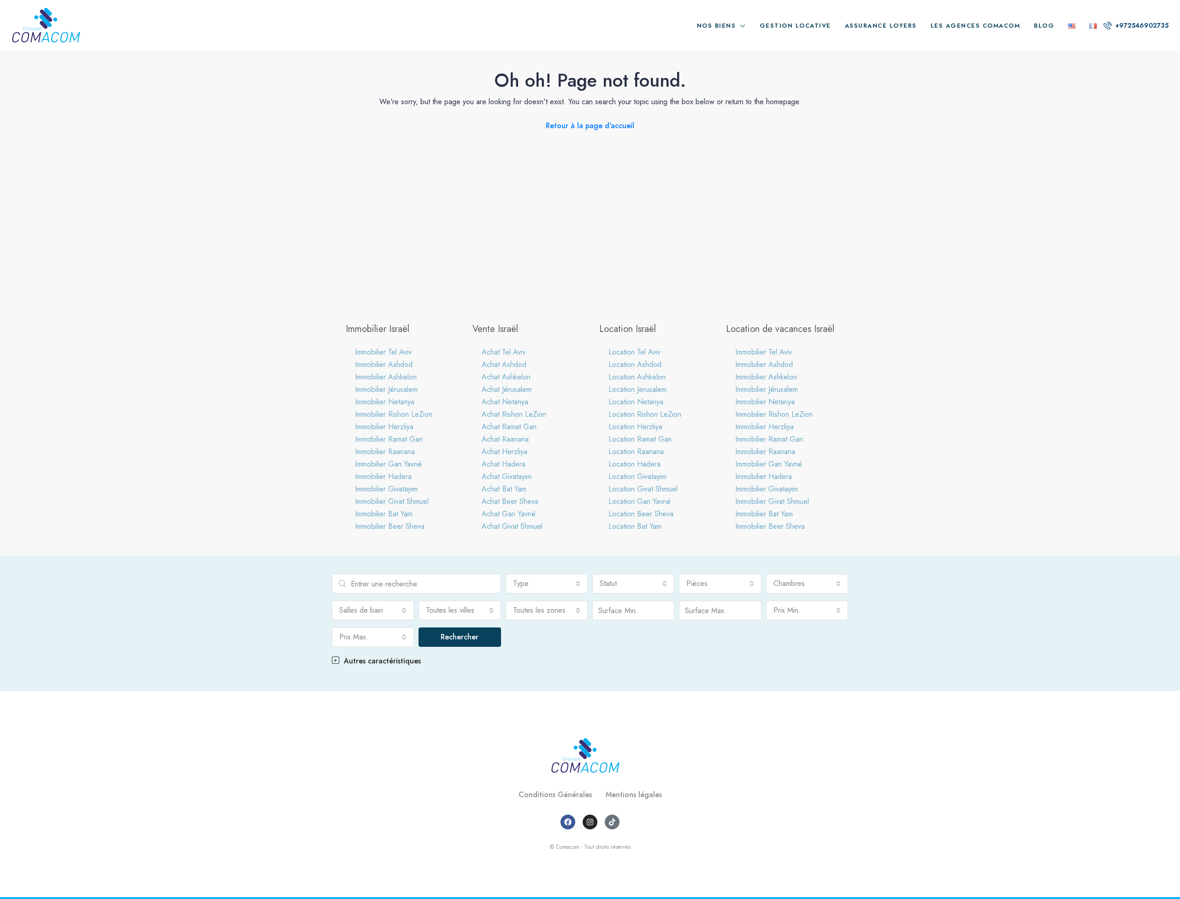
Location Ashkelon (637, 377)
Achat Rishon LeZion (514, 414)
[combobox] (547, 583)
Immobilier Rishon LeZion (393, 414)
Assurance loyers (881, 25)
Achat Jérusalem (506, 389)
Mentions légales (634, 794)
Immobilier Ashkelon (386, 377)
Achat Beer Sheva (510, 501)
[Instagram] (590, 822)
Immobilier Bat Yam (384, 514)
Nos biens (716, 25)
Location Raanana (636, 451)
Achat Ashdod (504, 364)
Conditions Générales (555, 794)
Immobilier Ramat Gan (389, 439)
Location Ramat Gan (640, 439)
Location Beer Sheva (640, 514)
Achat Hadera (503, 464)
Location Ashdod (634, 364)
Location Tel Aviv (634, 352)
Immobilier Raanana (385, 451)
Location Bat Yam (634, 526)
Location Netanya (635, 401)
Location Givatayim (637, 476)
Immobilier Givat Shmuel (392, 501)
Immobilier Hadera (383, 476)
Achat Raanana (505, 439)
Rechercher (459, 637)
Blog (1044, 25)
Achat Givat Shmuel (512, 526)
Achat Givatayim (506, 476)
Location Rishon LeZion (644, 414)
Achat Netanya (505, 401)
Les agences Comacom (976, 25)
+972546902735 (1141, 25)
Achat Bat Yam (504, 489)
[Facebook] (567, 822)
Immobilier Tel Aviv (383, 352)
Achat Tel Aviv (503, 352)
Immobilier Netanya (384, 401)
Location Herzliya (635, 426)
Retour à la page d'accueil (590, 125)
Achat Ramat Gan (509, 426)
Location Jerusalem (637, 389)
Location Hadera (634, 464)
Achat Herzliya (504, 451)
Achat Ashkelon (506, 377)
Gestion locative (795, 25)
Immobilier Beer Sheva (390, 526)
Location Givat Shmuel (643, 489)
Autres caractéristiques (381, 661)
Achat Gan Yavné (509, 514)
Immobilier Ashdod (384, 364)
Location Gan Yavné (639, 501)
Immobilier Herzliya (384, 426)
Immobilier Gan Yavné (388, 464)
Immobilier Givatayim (386, 489)
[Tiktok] (612, 822)
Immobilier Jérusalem (386, 389)
